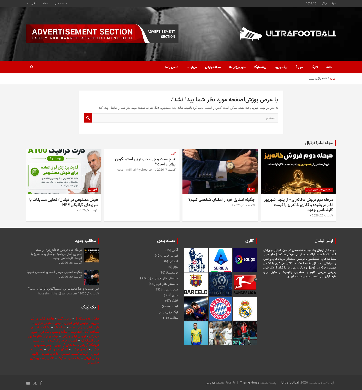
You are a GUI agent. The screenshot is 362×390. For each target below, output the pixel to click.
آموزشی (93, 190)
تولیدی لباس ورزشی (74, 336)
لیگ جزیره (281, 67)
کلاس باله (48, 358)
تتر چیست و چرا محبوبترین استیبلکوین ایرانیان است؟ (145, 161)
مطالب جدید (85, 241)
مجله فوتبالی (213, 67)
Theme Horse (249, 382)
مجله (45, 3)
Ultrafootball (290, 382)
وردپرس (210, 382)
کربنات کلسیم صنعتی (75, 353)
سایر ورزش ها (237, 67)
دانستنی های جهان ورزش (319, 190)
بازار (175, 267)
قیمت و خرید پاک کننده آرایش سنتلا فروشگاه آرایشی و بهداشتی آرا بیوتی (65, 342)
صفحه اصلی (60, 3)
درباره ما (192, 67)
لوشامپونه (172, 306)
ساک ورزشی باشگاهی (54, 331)
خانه (329, 67)
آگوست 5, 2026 (88, 210)
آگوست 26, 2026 (322, 215)
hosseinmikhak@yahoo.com (134, 170)
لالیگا (315, 67)
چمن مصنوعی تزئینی (48, 323)
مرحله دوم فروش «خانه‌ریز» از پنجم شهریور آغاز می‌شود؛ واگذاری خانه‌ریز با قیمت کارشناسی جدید (298, 205)
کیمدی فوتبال (79, 349)
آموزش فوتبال (169, 255)
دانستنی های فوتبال (165, 284)
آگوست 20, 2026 (244, 205)
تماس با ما (31, 3)
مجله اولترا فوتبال (319, 143)
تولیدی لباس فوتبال (76, 323)
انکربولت (76, 331)
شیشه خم (60, 327)
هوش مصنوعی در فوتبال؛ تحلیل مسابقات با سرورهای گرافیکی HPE (63, 202)
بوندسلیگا (260, 67)
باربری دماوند (50, 353)
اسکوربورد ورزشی (58, 349)
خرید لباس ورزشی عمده (84, 327)
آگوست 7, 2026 (166, 170)
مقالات (173, 318)
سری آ (299, 67)
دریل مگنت (64, 318)
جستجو (88, 118)
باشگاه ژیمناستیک (69, 358)
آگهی (173, 154)
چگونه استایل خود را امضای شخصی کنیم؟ (221, 200)
